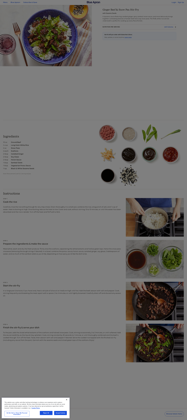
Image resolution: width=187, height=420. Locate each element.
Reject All (46, 413)
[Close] (66, 400)
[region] (36, 408)
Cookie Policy (35, 408)
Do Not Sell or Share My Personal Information (17, 413)
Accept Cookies (60, 413)
